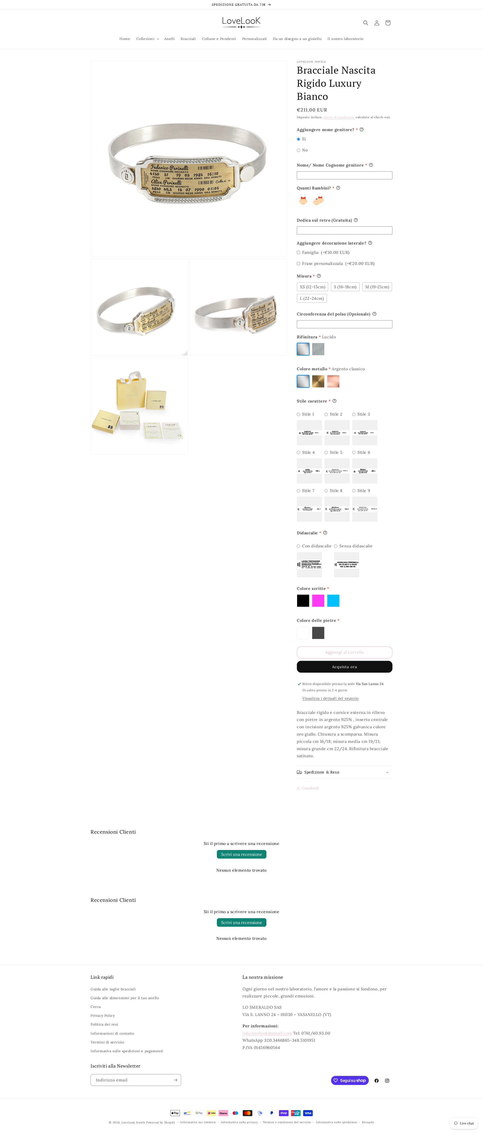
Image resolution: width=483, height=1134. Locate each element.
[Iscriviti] (175, 1080)
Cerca (96, 1006)
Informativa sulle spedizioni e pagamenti (127, 1051)
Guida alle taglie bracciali (113, 989)
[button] (147, 38)
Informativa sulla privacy (239, 1122)
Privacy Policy (103, 1015)
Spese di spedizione (339, 117)
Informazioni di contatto (112, 1033)
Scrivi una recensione (241, 854)
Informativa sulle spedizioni (336, 1122)
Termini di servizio (107, 1042)
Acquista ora (344, 666)
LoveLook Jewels (133, 1122)
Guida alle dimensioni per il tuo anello (125, 998)
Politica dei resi (104, 1024)
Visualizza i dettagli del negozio (330, 698)
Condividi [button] (310, 788)
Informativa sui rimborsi (198, 1122)
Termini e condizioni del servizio (287, 1122)
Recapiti (368, 1122)
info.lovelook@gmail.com (267, 1033)
